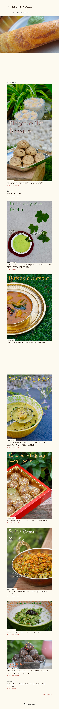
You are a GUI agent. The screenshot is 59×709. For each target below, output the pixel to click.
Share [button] (8, 185)
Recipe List (24, 13)
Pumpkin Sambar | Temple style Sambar (26, 342)
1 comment (13, 269)
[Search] (51, 6)
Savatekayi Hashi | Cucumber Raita (24, 632)
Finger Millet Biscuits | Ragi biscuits (25, 183)
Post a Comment (15, 185)
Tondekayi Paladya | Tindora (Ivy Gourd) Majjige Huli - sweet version (27, 443)
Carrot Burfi (14, 194)
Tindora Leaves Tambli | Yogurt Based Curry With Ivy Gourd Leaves (29, 265)
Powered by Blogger (30, 704)
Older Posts (47, 694)
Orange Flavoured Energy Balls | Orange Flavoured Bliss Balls (27, 672)
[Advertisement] (29, 67)
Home (14, 13)
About (19, 13)
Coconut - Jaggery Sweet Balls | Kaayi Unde (28, 520)
